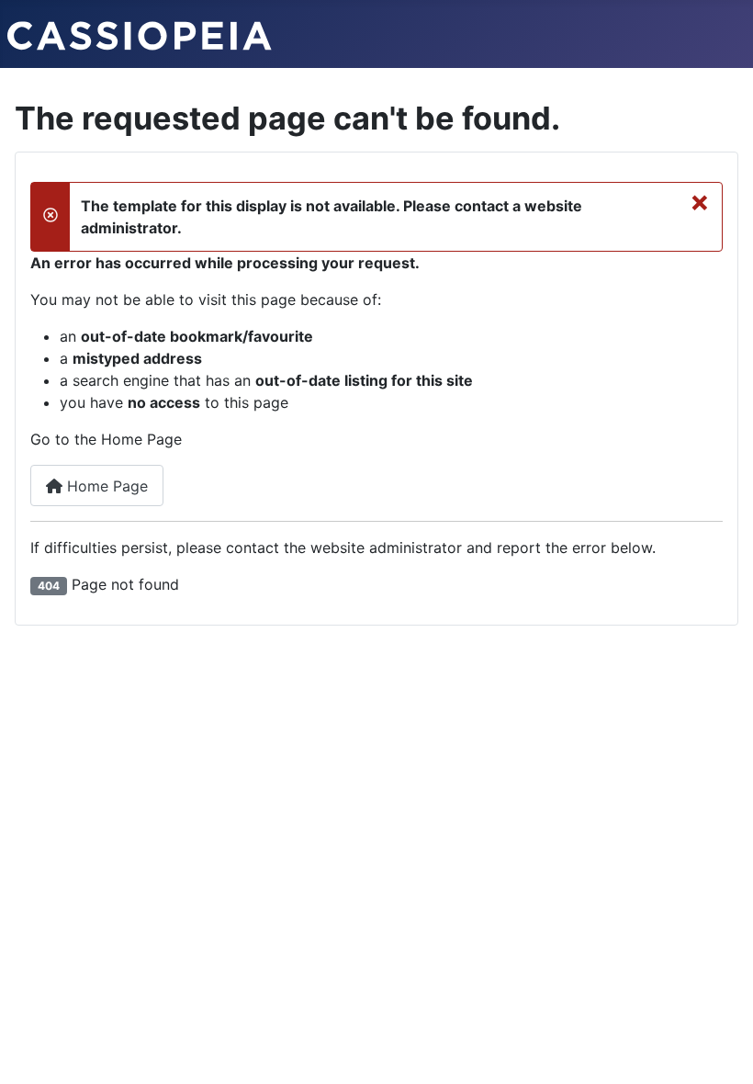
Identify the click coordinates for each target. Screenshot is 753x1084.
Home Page (105, 486)
